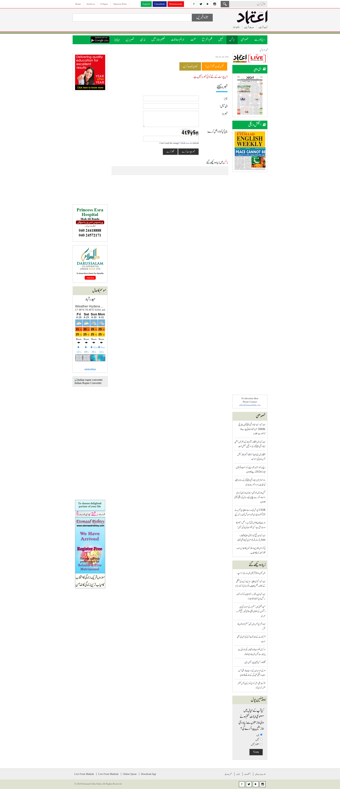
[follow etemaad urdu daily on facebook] (194, 4)
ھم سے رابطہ (228, 774)
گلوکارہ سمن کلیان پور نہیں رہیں (254, 662)
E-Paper (104, 4)
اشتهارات (247, 774)
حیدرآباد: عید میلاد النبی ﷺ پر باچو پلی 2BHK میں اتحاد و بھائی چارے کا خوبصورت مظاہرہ (251, 429)
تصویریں (130, 39)
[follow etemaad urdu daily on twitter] (201, 4)
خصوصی (244, 39)
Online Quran (130, 774)
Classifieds (159, 4)
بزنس (232, 39)
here (187, 143)
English (146, 4)
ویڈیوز (117, 39)
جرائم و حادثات (178, 39)
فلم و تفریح (207, 39)
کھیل (220, 39)
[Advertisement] (249, 228)
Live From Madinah (108, 774)
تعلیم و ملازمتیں (158, 39)
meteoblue (90, 369)
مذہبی (142, 39)
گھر (266, 50)
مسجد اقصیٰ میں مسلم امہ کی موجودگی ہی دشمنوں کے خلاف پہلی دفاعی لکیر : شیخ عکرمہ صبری (250, 611)
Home (78, 4)
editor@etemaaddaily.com (249, 405)
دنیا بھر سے (259, 39)
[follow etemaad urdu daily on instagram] (215, 4)
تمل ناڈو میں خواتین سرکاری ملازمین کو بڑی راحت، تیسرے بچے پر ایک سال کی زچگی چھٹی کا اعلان (249, 497)
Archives (90, 4)
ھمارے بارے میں (260, 774)
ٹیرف (238, 774)
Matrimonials (175, 4)
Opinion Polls (120, 4)
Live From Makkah (84, 774)
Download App (148, 774)
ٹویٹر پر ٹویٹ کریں (190, 66)
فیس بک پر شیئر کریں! (214, 66)
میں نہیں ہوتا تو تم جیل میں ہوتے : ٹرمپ (251, 573)
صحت (193, 39)
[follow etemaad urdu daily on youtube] (208, 4)
